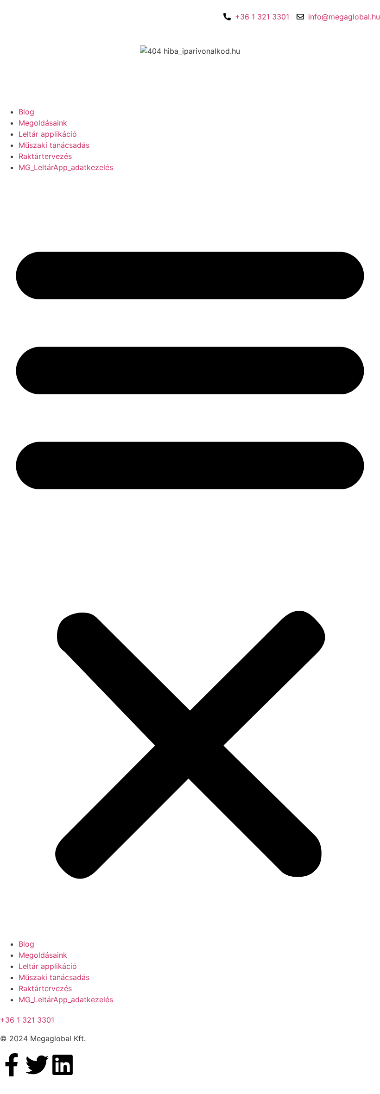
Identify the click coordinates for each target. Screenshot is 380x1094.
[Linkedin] (62, 1064)
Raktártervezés (45, 156)
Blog (26, 111)
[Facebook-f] (11, 1064)
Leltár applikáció (48, 134)
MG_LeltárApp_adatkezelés (66, 167)
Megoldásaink (43, 122)
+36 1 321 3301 (27, 1019)
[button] (190, 555)
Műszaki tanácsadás (54, 145)
